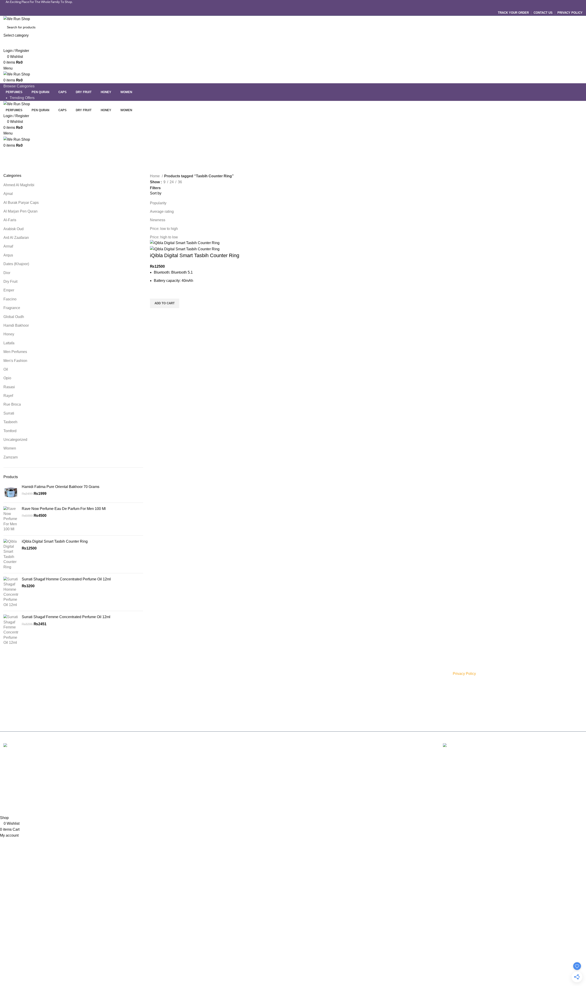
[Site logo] (16, 19)
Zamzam (10, 457)
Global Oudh (13, 317)
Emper (8, 290)
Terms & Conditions (310, 689)
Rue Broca (12, 404)
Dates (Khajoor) (16, 264)
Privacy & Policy (307, 674)
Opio (7, 378)
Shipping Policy (307, 681)
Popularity (158, 203)
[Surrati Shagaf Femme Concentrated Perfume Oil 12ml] (10, 629)
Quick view (155, 314)
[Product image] (185, 249)
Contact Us (304, 713)
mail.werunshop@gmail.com (39, 704)
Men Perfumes (15, 352)
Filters (155, 188)
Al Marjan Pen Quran (20, 211)
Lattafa (8, 343)
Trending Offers (22, 98)
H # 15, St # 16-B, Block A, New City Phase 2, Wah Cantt (50, 695)
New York (11, 761)
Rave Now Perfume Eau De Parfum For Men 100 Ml (64, 509)
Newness (157, 220)
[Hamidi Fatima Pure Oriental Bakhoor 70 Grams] (10, 491)
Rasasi (9, 387)
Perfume (205, 674)
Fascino (9, 299)
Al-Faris (9, 220)
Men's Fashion (15, 361)
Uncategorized (15, 440)
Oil (5, 369)
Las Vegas (12, 804)
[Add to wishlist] (155, 293)
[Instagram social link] (293, 7)
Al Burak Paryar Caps (21, 203)
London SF (12, 770)
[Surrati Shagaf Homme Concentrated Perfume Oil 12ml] (10, 592)
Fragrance (11, 308)
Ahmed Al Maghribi (18, 185)
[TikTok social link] (302, 7)
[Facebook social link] (284, 7)
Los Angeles (13, 787)
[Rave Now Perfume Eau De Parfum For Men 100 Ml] (10, 519)
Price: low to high (164, 229)
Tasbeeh (10, 422)
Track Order (305, 705)
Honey (8, 334)
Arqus (8, 255)
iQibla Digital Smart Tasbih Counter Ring (55, 541)
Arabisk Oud (13, 229)
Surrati (8, 413)
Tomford (9, 431)
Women (9, 448)
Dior (6, 273)
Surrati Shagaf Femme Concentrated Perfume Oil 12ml (66, 617)
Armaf (8, 246)
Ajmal (8, 194)
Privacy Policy (464, 674)
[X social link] (288, 7)
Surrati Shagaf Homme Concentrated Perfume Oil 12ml (66, 579)
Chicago (10, 795)
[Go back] (9, 154)
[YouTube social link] (297, 7)
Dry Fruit (10, 281)
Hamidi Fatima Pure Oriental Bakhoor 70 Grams (60, 487)
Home (155, 176)
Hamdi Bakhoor (16, 325)
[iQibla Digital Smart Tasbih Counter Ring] (10, 554)
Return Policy (306, 697)
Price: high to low (164, 237)
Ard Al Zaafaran (16, 238)
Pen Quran (206, 705)
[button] (164, 303)
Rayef (8, 396)
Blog (299, 720)
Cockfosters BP (16, 778)
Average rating (162, 211)
